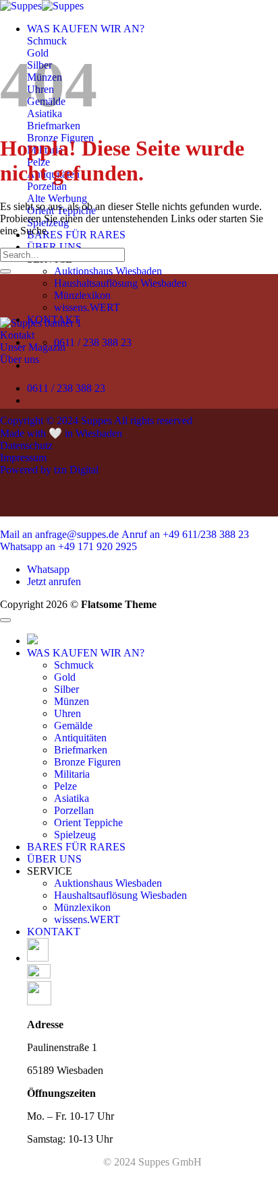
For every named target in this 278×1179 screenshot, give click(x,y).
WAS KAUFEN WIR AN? (85, 28)
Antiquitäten (80, 737)
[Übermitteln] (5, 271)
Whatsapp (48, 569)
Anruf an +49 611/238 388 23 (185, 534)
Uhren (67, 713)
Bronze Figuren (87, 762)
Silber (66, 689)
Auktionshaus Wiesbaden (108, 271)
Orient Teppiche (88, 822)
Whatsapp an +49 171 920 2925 (68, 546)
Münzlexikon (82, 295)
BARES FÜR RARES (76, 234)
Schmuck (74, 665)
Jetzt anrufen (54, 581)
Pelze (65, 786)
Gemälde (73, 725)
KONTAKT (53, 931)
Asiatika (71, 798)
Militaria (72, 774)
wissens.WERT (87, 307)
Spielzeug (75, 834)
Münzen (71, 701)
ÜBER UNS (54, 246)
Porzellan (74, 810)
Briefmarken (80, 749)
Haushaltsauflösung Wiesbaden (120, 283)
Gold (65, 677)
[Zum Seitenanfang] (5, 620)
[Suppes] (42, 5)
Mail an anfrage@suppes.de (59, 534)
